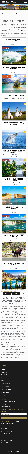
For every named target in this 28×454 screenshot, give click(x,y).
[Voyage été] (25, 48)
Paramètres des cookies (8, 438)
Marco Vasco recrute (5, 406)
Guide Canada (4, 395)
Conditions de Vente (7, 431)
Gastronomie (4, 380)
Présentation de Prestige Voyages (8, 401)
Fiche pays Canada (5, 386)
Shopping (3, 377)
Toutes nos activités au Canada (7, 368)
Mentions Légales (7, 433)
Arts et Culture (4, 369)
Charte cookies (6, 436)
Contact (4, 447)
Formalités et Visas (5, 387)
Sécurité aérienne (5, 392)
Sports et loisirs (4, 379)
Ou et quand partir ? (5, 394)
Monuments (3, 375)
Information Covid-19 (8, 440)
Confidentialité (6, 442)
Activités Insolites (4, 374)
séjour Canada (21, 30)
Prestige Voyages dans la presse (8, 404)
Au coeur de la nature (5, 371)
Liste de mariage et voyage (9, 444)
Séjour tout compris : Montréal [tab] (11, 293)
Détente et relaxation (5, 372)
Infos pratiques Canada (6, 389)
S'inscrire (14, 418)
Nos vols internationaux (6, 391)
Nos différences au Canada (6, 403)
